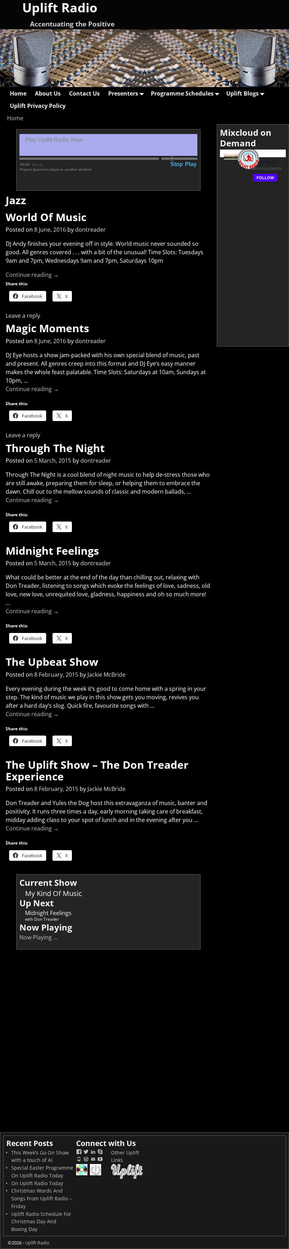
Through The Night (55, 448)
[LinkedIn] (93, 1152)
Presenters (123, 93)
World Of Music (46, 217)
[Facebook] (79, 1152)
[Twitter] (86, 1152)
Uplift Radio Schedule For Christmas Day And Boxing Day (41, 1222)
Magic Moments (47, 328)
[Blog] (86, 1160)
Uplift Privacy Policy (38, 106)
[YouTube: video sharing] (100, 1160)
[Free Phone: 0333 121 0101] (79, 1160)
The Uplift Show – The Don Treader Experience (97, 770)
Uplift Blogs (242, 93)
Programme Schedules (182, 93)
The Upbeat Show (52, 661)
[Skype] (100, 1152)
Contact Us (84, 93)
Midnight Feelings (52, 550)
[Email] (93, 1160)
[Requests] (82, 1174)
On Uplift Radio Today (37, 1183)
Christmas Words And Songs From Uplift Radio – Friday (41, 1198)
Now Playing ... (38, 937)
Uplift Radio (37, 1242)
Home (18, 93)
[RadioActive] (96, 1174)
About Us (48, 93)
